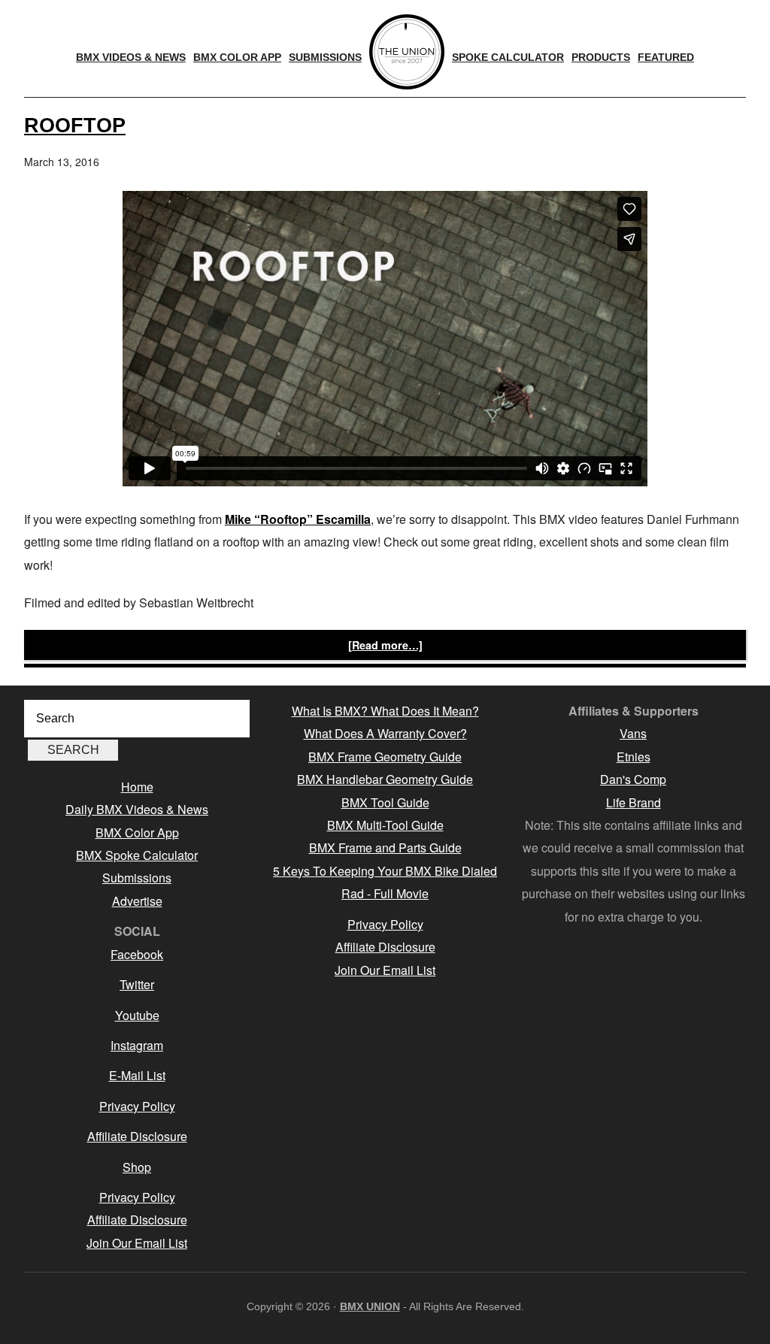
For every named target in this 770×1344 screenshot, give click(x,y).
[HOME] (406, 51)
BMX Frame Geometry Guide (385, 756)
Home (137, 786)
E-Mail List (137, 1075)
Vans (633, 733)
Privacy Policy (137, 1106)
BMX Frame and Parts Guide (385, 847)
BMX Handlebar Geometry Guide (385, 779)
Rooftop (75, 125)
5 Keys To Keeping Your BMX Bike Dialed (385, 870)
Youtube (137, 1015)
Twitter (137, 984)
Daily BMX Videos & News (136, 809)
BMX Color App (137, 832)
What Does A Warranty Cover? (385, 733)
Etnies (633, 756)
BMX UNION (370, 1306)
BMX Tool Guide (385, 802)
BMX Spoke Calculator (137, 855)
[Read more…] (385, 644)
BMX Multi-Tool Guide (385, 825)
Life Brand (633, 802)
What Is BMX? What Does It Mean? (385, 710)
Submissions (136, 877)
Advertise (137, 901)
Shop (137, 1167)
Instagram (137, 1045)
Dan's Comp (633, 779)
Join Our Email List (136, 1243)
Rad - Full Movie (385, 893)
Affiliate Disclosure (137, 1136)
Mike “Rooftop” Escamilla (298, 519)
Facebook (137, 954)
